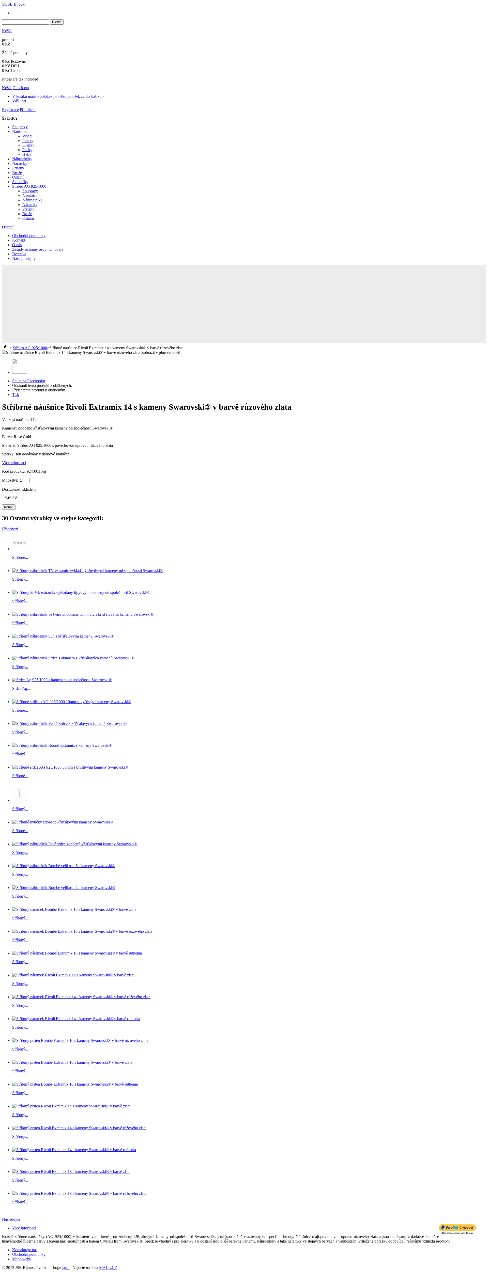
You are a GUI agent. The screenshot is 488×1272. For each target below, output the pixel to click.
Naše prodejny (24, 258)
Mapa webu (21, 1259)
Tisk (15, 394)
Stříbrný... (20, 579)
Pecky (27, 150)
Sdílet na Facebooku (28, 381)
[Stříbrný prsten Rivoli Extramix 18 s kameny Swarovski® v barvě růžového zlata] (79, 1193)
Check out (21, 88)
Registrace (10, 109)
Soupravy (20, 127)
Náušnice (19, 131)
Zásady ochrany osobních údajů (37, 249)
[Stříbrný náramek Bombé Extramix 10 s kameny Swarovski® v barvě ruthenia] (77, 953)
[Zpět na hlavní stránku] (5, 348)
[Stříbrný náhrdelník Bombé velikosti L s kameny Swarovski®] (63, 887)
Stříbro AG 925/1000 (29, 186)
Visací (27, 136)
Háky (26, 154)
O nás (17, 245)
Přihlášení (28, 109)
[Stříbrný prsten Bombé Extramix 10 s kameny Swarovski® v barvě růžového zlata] (80, 1040)
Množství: (10, 480)
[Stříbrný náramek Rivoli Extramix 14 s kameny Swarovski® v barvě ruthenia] (76, 1018)
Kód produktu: (14, 471)
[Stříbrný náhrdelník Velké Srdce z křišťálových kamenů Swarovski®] (69, 723)
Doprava (19, 254)
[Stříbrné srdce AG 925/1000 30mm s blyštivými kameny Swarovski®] (70, 767)
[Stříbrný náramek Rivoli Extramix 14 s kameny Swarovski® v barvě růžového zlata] (81, 997)
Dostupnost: (12, 489)
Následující (11, 1219)
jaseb (66, 1267)
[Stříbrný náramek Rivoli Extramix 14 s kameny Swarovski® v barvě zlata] (73, 975)
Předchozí (10, 529)
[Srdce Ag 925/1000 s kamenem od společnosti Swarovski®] (62, 680)
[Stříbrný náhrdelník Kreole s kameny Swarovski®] (19, 800)
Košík (7, 31)
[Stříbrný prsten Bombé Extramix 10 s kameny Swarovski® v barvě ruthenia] (75, 1084)
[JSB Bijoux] (13, 4)
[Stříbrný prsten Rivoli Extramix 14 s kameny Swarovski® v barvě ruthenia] (74, 1150)
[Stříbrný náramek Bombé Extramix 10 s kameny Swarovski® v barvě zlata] (74, 909)
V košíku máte (58, 96)
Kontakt (18, 240)
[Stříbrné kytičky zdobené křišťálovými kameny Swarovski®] (62, 822)
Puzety (27, 140)
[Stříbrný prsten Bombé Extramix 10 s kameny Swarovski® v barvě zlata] (72, 1062)
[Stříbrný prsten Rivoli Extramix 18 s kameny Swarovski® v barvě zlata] (71, 1171)
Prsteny (18, 168)
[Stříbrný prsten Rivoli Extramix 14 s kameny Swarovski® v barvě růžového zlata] (79, 1128)
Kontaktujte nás (24, 1250)
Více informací (14, 462)
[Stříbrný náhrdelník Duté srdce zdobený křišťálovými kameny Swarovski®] (74, 844)
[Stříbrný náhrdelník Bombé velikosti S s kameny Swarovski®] (63, 866)
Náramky (19, 163)
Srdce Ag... (21, 688)
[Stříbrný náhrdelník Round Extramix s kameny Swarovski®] (62, 745)
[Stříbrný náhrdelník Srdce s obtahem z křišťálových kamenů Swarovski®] (73, 658)
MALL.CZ (108, 1267)
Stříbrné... (20, 557)
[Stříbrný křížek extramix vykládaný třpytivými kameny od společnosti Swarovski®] (80, 592)
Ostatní (18, 177)
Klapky (28, 145)
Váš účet (19, 101)
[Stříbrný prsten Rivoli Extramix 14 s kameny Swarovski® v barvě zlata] (71, 1106)
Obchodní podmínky (28, 235)
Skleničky (20, 182)
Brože (17, 172)
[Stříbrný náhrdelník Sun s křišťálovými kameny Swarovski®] (63, 636)
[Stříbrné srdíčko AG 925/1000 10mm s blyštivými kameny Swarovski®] (71, 701)
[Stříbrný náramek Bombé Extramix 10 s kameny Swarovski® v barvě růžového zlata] (82, 931)
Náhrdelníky (22, 159)
